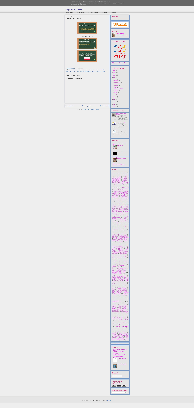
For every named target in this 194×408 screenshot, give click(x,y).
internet (125, 234)
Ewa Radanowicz (123, 219)
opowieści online (116, 284)
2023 (114, 75)
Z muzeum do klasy (120, 122)
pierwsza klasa (124, 286)
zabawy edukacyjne (125, 335)
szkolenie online (115, 311)
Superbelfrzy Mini (115, 308)
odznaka (124, 282)
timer (126, 317)
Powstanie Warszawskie (122, 290)
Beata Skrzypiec (120, 33)
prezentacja (117, 293)
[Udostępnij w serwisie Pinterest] (82, 68)
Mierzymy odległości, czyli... (119, 164)
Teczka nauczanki (80, 12)
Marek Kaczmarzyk (123, 253)
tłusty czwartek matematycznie (118, 318)
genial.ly (126, 222)
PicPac (118, 286)
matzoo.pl (122, 258)
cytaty (124, 194)
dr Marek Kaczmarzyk (124, 201)
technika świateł (115, 317)
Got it (122, 3)
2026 (114, 70)
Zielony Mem (116, 340)
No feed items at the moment (119, 354)
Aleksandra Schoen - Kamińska (122, 182)
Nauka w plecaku (123, 274)
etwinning (114, 219)
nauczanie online (100, 70)
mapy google (116, 252)
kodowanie (116, 242)
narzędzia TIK (90, 70)
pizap (126, 287)
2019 (114, 97)
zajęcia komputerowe (121, 338)
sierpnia (116, 85)
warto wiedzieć (96, 71)
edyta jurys (123, 218)
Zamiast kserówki (115, 339)
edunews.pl (114, 218)
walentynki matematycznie (117, 323)
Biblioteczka (104, 12)
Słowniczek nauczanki (93, 12)
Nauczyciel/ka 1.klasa (121, 270)
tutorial (120, 319)
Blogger (109, 400)
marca (115, 92)
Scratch (115, 304)
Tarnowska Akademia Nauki (122, 316)
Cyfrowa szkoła (117, 194)
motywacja (125, 264)
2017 (114, 101)
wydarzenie (114, 333)
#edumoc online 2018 (118, 172)
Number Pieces (116, 280)
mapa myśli (126, 251)
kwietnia (116, 90)
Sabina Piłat (116, 303)
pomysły (113, 289)
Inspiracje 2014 (120, 228)
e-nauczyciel (114, 209)
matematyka (82, 70)
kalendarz (114, 239)
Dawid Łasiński (115, 197)
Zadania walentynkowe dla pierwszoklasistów (118, 63)
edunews (125, 217)
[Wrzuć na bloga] (79, 68)
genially (116, 223)
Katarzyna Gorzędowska (122, 239)
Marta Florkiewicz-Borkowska (118, 254)
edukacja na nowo (124, 213)
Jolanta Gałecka (115, 237)
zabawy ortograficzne (118, 336)
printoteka (114, 294)
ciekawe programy (125, 190)
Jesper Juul (114, 236)
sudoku (119, 307)
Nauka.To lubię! (115, 275)
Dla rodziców (117, 198)
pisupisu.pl (120, 287)
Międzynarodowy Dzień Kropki (121, 261)
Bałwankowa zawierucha (122, 364)
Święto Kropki (116, 151)
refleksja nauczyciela (116, 300)
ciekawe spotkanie (117, 191)
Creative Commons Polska (123, 193)
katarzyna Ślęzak (115, 240)
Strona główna (69, 12)
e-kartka (125, 208)
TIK (121, 317)
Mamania (120, 251)
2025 (114, 72)
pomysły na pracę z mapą (122, 289)
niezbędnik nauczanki (116, 277)
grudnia (116, 80)
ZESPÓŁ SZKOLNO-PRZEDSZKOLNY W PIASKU (120, 350)
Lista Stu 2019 (122, 250)
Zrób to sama (122, 340)
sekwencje (114, 305)
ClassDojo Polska (123, 192)
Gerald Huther (123, 223)
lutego (116, 94)
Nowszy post (69, 106)
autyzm (125, 185)
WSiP (127, 331)
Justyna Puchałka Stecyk (120, 238)
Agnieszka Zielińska (116, 181)
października (117, 82)
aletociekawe (116, 183)
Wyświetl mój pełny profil (122, 35)
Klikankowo (126, 241)
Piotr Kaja (114, 287)
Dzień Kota (119, 205)
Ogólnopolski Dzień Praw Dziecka (119, 283)
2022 (114, 77)
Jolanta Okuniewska (125, 237)
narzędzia (122, 265)
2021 (114, 79)
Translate (122, 377)
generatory (119, 222)
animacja (122, 184)
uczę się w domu (120, 320)
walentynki (123, 322)
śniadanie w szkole (118, 313)
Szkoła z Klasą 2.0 (124, 312)
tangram (113, 316)
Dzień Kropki (125, 205)
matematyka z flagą (122, 257)
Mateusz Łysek (114, 258)
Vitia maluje (115, 322)
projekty (116, 297)
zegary (127, 339)
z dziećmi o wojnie (123, 334)
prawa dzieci (126, 292)
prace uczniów (118, 292)
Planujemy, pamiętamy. (122, 358)
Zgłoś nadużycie (116, 343)
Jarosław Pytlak (123, 235)
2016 (114, 102)
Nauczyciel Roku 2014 (116, 269)
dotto (117, 201)
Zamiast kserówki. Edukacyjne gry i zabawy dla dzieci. (120, 144)
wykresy (120, 333)
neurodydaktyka (124, 275)
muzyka (113, 265)
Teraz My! (115, 157)
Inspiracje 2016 (123, 229)
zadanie (104, 71)
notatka (119, 278)
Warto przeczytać (123, 324)
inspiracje (75, 70)
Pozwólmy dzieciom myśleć (117, 291)
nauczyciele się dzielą (72, 71)
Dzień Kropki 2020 (118, 206)
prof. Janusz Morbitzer (119, 295)
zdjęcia (122, 339)
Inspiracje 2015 (115, 229)
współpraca (124, 332)
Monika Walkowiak (117, 264)
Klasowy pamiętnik (117, 163)
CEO (118, 189)
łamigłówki (114, 251)
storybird (114, 307)
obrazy (122, 280)
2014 (114, 106)
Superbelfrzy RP (121, 309)
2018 (114, 99)
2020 (114, 96)
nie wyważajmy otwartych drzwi (119, 276)
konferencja (123, 242)
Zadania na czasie (118, 88)
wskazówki (116, 332)
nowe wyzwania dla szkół (123, 279)
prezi (125, 293)
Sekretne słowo (120, 145)
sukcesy (125, 307)
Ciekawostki (126, 191)
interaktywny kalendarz (116, 234)
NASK (124, 266)
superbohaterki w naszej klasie (119, 310)
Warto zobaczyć (121, 327)
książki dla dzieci (117, 246)
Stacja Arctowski (122, 306)
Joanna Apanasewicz (123, 236)
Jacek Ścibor (114, 235)
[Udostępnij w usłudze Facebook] (81, 68)
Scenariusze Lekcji (124, 303)
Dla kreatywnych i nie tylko (120, 363)
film (113, 220)
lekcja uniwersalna (117, 248)
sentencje (120, 305)
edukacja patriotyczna (118, 214)
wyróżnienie (126, 333)
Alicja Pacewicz (124, 183)
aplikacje (120, 185)
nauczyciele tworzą (85, 71)
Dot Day (114, 200)
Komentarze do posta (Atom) (91, 109)
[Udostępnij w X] (80, 68)
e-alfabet (119, 208)
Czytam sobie (115, 195)
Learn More (116, 3)
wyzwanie (115, 334)
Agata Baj (125, 180)
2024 (114, 74)
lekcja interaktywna (122, 247)
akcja (123, 181)
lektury (120, 249)
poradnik (113, 290)
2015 (114, 104)
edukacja (124, 210)
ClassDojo (115, 192)
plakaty (113, 288)
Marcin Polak (124, 252)
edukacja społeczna (123, 215)
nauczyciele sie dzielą (118, 271)
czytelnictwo (115, 196)
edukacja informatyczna (117, 211)
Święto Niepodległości (121, 315)
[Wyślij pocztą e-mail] (78, 68)
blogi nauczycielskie (124, 188)
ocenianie (119, 281)
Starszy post (104, 106)
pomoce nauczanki (122, 288)
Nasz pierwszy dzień (121, 158)
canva (115, 189)
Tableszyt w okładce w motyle (118, 357)
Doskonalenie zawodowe (119, 199)
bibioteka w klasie (116, 187)
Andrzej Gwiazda (115, 184)
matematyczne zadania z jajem (119, 255)
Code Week (114, 193)
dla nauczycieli (124, 197)
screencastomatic (123, 304)
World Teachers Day (121, 331)
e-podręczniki (122, 209)
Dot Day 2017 (121, 200)
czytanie (123, 195)
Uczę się (126, 319)
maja (115, 87)
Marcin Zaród (114, 253)
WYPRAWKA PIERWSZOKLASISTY (118, 351)
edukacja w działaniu (116, 216)
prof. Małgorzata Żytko (123, 294)
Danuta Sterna (124, 196)
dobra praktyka (125, 198)
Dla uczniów (113, 12)
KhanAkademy (119, 241)
